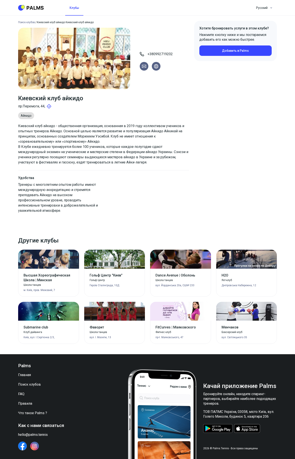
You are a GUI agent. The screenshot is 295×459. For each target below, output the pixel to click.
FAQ (21, 394)
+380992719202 (160, 54)
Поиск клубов (29, 384)
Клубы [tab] (74, 8)
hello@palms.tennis (33, 435)
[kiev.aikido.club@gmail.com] (144, 66)
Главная (24, 375)
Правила (25, 403)
